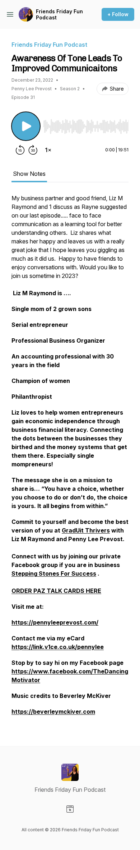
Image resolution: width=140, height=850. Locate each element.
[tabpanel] (70, 458)
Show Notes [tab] (29, 173)
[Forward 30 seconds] (33, 150)
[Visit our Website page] (70, 809)
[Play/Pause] (25, 126)
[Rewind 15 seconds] (20, 150)
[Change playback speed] (48, 150)
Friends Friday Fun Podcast (59, 14)
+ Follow (118, 14)
